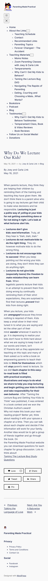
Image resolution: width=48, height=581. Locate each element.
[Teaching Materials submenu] (32, 55)
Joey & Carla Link (29, 164)
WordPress (21, 575)
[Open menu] (6, 15)
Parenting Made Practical (24, 7)
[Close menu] (6, 21)
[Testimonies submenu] (24, 113)
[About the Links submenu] (28, 30)
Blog (42, 164)
